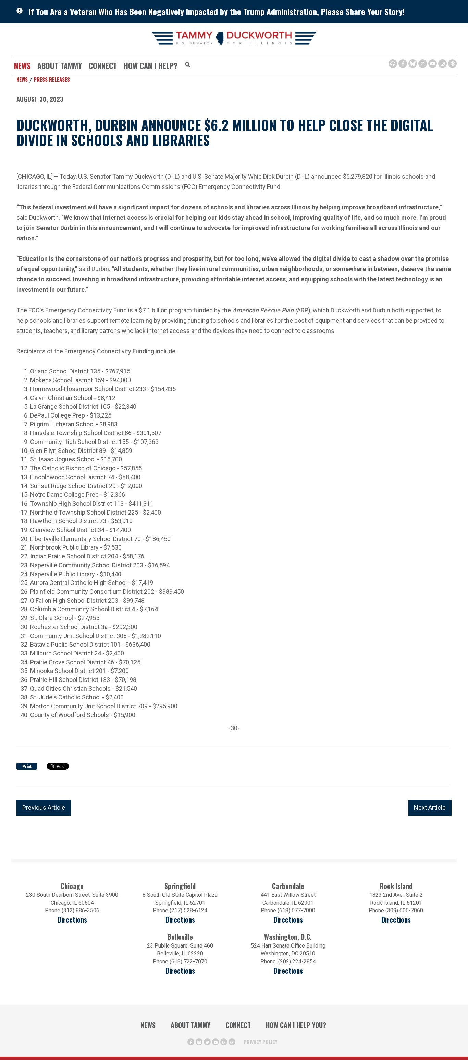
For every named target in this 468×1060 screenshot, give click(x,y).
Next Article (430, 807)
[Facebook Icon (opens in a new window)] (402, 63)
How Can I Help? (150, 65)
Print (27, 766)
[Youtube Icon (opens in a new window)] (432, 63)
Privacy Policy (260, 1041)
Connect (103, 65)
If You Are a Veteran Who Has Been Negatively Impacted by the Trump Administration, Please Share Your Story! (217, 11)
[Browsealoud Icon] (393, 63)
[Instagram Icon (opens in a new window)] (442, 63)
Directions (72, 920)
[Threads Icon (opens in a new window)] (452, 63)
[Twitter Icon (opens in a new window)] (422, 63)
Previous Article (43, 807)
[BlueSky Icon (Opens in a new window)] (412, 63)
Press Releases (52, 79)
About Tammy (190, 1025)
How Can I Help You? (296, 1025)
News (22, 65)
